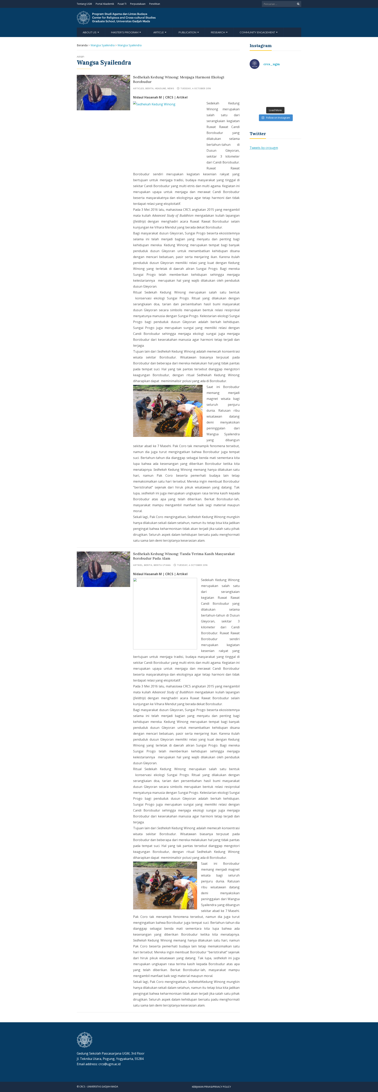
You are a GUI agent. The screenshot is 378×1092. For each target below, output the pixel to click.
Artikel (138, 565)
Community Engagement (258, 32)
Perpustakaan (137, 4)
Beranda (82, 45)
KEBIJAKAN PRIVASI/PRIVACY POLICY (211, 1086)
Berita (149, 88)
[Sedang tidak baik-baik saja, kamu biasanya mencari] (262, 81)
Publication (188, 32)
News (170, 88)
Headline (160, 88)
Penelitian (154, 4)
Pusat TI (122, 4)
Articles (138, 88)
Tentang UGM (84, 4)
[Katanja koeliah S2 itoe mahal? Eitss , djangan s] (288, 81)
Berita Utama (162, 565)
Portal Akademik (105, 4)
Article (158, 32)
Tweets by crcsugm (264, 148)
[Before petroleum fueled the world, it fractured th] (262, 97)
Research (218, 32)
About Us (90, 32)
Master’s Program (125, 32)
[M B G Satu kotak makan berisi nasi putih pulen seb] (288, 97)
